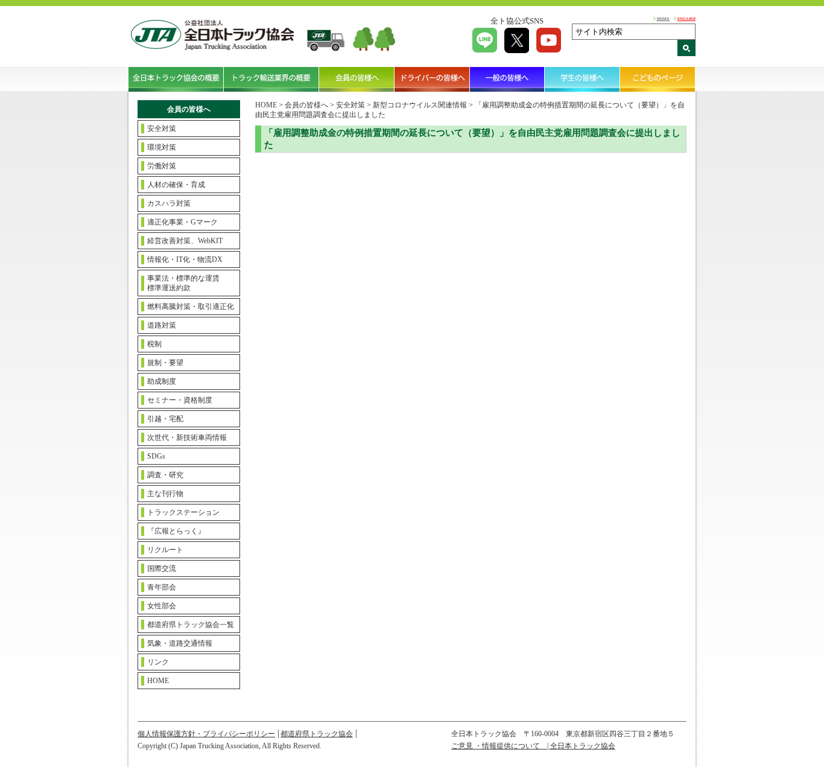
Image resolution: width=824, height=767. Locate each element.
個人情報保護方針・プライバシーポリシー (206, 734)
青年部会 (161, 587)
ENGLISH (686, 18)
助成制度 (161, 381)
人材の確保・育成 (176, 184)
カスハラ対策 (169, 203)
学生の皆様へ (582, 79)
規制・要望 (165, 362)
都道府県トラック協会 (316, 734)
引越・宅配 (165, 419)
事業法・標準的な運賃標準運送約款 (183, 283)
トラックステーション (183, 512)
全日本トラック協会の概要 (176, 79)
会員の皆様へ (357, 79)
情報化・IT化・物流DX (185, 259)
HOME (663, 18)
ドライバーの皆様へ (432, 79)
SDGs (156, 456)
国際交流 (161, 568)
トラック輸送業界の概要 (271, 79)
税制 (154, 344)
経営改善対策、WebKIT (185, 241)
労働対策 (161, 166)
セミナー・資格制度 (179, 400)
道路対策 (161, 325)
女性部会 (161, 606)
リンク (158, 662)
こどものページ (658, 79)
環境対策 (161, 147)
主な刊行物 (165, 493)
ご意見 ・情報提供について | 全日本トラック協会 (533, 746)
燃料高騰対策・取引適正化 (190, 306)
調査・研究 (165, 475)
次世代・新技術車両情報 (187, 437)
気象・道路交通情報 (179, 643)
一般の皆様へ (507, 79)
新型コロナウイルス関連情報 (420, 105)
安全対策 (161, 128)
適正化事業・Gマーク (182, 222)
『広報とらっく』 (176, 531)
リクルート (165, 550)
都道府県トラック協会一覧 (190, 624)
